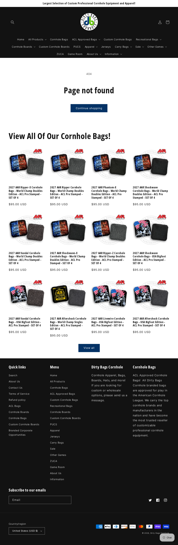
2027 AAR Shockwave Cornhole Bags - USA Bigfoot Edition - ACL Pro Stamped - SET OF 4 (149, 258)
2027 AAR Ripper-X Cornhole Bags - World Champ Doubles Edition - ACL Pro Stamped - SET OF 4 (26, 192)
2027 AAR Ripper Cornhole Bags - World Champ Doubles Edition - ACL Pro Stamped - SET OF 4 (67, 192)
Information (57, 479)
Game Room (57, 467)
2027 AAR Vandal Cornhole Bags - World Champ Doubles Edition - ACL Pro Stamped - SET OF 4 (26, 258)
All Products (57, 381)
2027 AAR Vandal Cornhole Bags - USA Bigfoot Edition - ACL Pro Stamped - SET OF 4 (25, 322)
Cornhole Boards (19, 411)
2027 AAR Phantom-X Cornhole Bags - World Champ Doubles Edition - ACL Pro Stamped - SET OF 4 (109, 192)
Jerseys (55, 436)
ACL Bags (15, 405)
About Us (14, 381)
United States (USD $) (25, 530)
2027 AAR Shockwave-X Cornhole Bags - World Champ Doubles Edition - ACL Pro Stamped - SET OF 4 (67, 258)
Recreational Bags (61, 405)
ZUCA (53, 460)
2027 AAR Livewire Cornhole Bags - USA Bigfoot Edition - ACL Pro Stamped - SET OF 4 (108, 322)
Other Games (58, 454)
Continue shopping (89, 108)
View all (89, 347)
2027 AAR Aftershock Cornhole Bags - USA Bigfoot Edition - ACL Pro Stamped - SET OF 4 (151, 322)
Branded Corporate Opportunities (20, 432)
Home (53, 375)
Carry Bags (57, 442)
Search (13, 375)
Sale (52, 448)
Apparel (55, 430)
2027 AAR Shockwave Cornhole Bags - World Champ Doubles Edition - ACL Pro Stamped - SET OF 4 (150, 192)
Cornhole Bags (18, 418)
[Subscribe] (67, 500)
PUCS (53, 424)
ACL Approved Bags (62, 393)
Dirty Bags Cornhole (159, 533)
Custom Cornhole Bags (64, 399)
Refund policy (17, 399)
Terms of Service (19, 393)
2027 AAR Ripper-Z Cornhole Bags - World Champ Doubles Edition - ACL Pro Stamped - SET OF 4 (108, 258)
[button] (12, 22)
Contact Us (15, 387)
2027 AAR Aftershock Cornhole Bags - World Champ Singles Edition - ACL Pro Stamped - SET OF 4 (68, 324)
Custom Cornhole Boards (24, 424)
